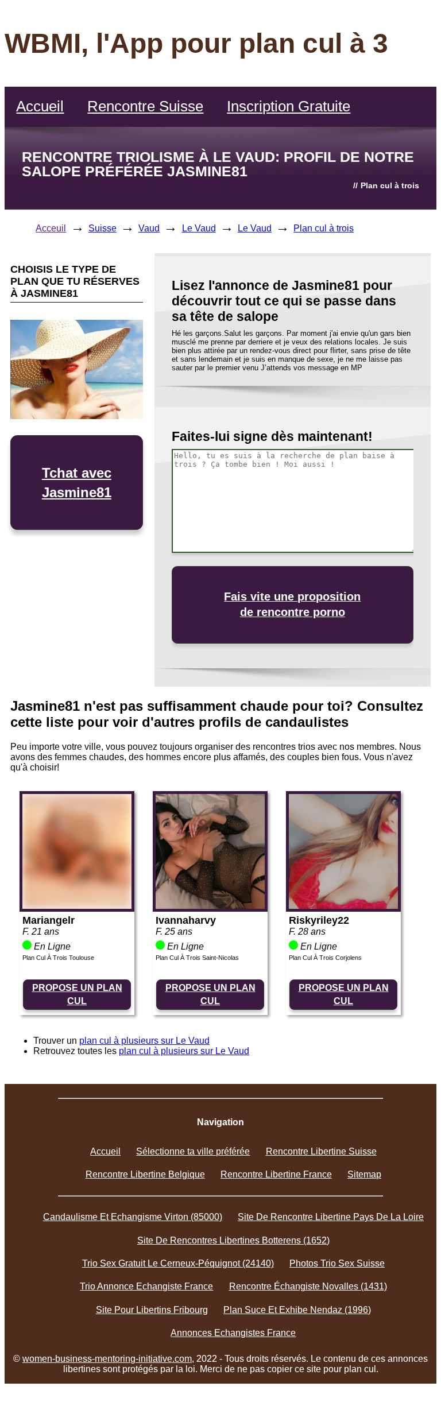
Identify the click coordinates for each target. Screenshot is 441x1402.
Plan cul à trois (323, 228)
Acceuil (51, 228)
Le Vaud (199, 228)
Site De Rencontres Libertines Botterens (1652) (233, 1240)
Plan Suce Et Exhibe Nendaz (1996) (297, 1310)
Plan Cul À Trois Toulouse (58, 957)
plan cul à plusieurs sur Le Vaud (144, 1040)
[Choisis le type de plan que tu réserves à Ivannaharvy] (210, 906)
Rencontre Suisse (145, 106)
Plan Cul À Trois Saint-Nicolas (197, 957)
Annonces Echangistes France (233, 1333)
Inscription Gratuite (288, 106)
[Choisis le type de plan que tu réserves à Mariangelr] (76, 906)
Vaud (149, 228)
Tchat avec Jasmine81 (76, 482)
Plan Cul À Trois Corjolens (325, 957)
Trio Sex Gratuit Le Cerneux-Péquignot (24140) (178, 1263)
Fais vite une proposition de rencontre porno (292, 604)
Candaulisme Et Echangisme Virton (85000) (132, 1217)
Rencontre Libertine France (276, 1174)
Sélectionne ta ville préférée (193, 1151)
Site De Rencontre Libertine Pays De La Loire (331, 1217)
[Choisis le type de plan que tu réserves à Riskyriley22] (343, 906)
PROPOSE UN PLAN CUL (77, 994)
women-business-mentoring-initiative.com (107, 1359)
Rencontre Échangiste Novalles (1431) (308, 1286)
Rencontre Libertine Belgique (145, 1174)
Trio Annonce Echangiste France (146, 1286)
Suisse (102, 228)
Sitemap (364, 1174)
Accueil (40, 106)
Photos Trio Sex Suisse (337, 1263)
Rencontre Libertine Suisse (321, 1151)
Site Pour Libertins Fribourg (152, 1310)
